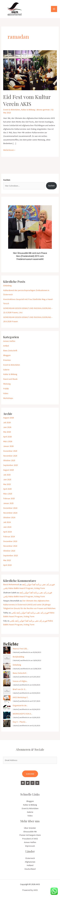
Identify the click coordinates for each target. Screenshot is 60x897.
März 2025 (7, 493)
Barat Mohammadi (11, 584)
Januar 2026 (8, 446)
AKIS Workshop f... (21, 697)
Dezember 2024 (10, 508)
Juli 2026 (7, 422)
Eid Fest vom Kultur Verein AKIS (27, 100)
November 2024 (10, 512)
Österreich (30, 858)
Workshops (8, 398)
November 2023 (10, 546)
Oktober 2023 (9, 550)
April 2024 (7, 531)
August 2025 (8, 470)
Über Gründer (30, 828)
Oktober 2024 (9, 517)
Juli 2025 (7, 474)
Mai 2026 (7, 432)
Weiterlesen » (9, 149)
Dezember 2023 (10, 541)
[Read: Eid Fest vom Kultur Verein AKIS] (30, 70)
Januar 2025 (8, 503)
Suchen (6, 180)
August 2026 (8, 417)
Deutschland (30, 869)
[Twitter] (28, 783)
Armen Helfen (9, 341)
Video (5, 393)
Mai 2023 (7, 560)
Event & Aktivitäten (11, 109)
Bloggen (7, 355)
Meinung (7, 383)
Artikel (6, 345)
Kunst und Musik (10, 379)
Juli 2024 (7, 522)
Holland (30, 865)
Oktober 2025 (9, 460)
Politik (6, 388)
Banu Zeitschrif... (20, 673)
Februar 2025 (9, 498)
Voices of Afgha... (20, 681)
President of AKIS (30, 838)
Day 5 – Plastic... (20, 722)
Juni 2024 (7, 527)
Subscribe (30, 774)
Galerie (6, 369)
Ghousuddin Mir (30, 831)
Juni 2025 (7, 479)
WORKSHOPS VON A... (22, 713)
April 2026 (7, 436)
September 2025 (10, 465)
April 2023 (7, 565)
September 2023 (10, 555)
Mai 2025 (7, 484)
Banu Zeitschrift (10, 350)
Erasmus (7, 360)
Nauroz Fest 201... (20, 648)
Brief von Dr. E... (20, 689)
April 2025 (7, 489)
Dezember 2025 (10, 451)
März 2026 (7, 441)
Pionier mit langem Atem (30, 835)
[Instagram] (32, 783)
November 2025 (10, 455)
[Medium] (37, 783)
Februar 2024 (9, 536)
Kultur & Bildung (28, 109)
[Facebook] (23, 783)
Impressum (30, 846)
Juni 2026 (7, 427)
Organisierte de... (20, 705)
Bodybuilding (18, 656)
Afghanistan (30, 862)
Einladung (7, 285)
